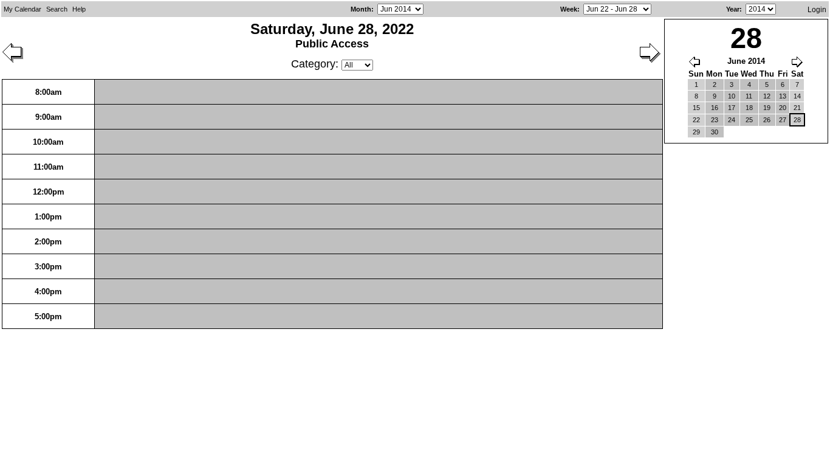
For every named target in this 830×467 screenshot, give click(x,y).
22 (696, 119)
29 (696, 132)
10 (731, 96)
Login (817, 9)
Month (361, 9)
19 (766, 107)
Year (732, 9)
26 (766, 119)
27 (782, 119)
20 (782, 107)
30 (714, 132)
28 (797, 119)
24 (731, 119)
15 (696, 107)
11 (749, 96)
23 (714, 119)
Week (568, 9)
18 (749, 107)
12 (766, 96)
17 (731, 107)
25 (749, 119)
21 (797, 107)
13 (782, 96)
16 (714, 107)
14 (797, 96)
